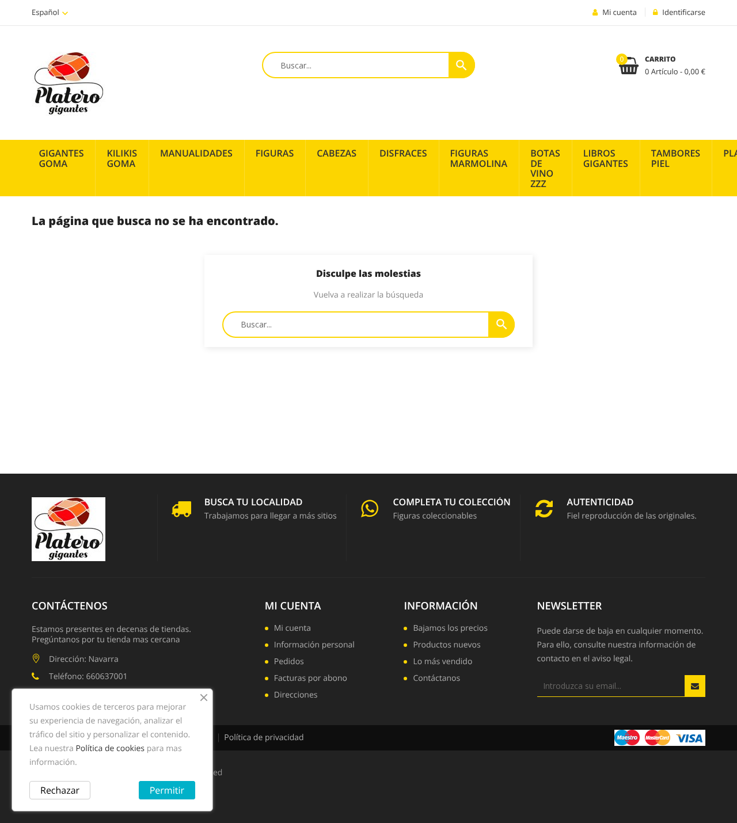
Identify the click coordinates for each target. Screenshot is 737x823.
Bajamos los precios (450, 629)
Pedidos (289, 662)
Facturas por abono (310, 679)
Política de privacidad (263, 737)
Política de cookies (110, 748)
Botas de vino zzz (545, 168)
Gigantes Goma (61, 158)
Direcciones (296, 695)
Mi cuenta (293, 606)
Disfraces (403, 153)
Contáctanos (436, 679)
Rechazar (59, 790)
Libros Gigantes (605, 158)
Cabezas (336, 153)
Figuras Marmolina (479, 158)
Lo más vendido (442, 662)
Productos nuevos (446, 645)
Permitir (167, 790)
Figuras (275, 153)
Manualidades (196, 153)
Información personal (314, 645)
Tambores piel (675, 158)
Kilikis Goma (122, 158)
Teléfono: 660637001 (88, 676)
